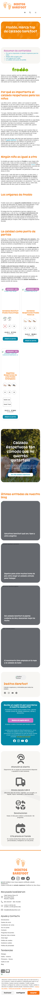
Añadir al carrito (10, 338)
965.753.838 (16, 902)
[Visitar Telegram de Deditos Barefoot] (16, 693)
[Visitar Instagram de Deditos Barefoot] (9, 693)
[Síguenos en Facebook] (14, 740)
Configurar (20, 993)
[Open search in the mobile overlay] (30, 12)
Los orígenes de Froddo (13, 58)
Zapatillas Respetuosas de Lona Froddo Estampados (10, 376)
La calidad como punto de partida (16, 60)
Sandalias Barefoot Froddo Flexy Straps (10, 312)
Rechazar (7, 993)
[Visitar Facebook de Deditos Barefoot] (5, 693)
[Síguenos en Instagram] (18, 740)
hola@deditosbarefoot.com (12, 910)
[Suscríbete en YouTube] (22, 740)
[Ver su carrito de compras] (24, 12)
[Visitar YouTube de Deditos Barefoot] (12, 693)
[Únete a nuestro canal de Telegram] (26, 740)
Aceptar (33, 993)
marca (33, 164)
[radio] (5, 319)
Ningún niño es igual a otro (14, 56)
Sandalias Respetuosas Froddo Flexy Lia (30, 313)
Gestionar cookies (27, 988)
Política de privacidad (15, 988)
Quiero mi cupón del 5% (20, 720)
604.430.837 (8, 902)
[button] (6, 943)
